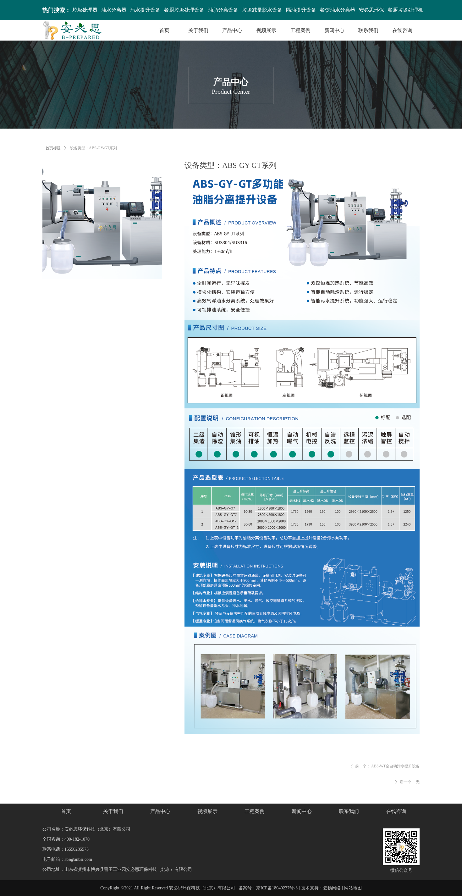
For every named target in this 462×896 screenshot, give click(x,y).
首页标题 (53, 148)
